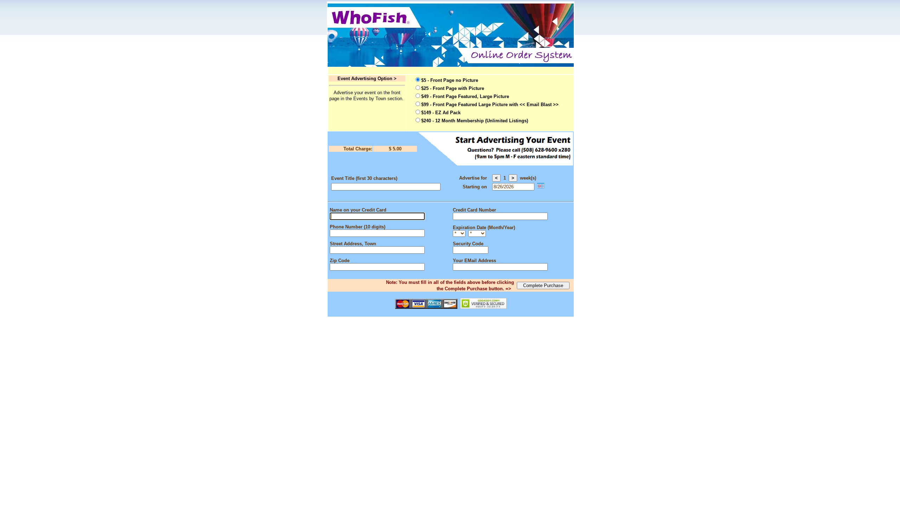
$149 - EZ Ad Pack (441, 112)
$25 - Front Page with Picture (452, 88)
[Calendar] (540, 186)
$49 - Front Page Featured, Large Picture (465, 96)
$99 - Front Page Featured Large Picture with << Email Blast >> (490, 104)
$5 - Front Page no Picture (449, 80)
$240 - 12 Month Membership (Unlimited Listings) (474, 120)
